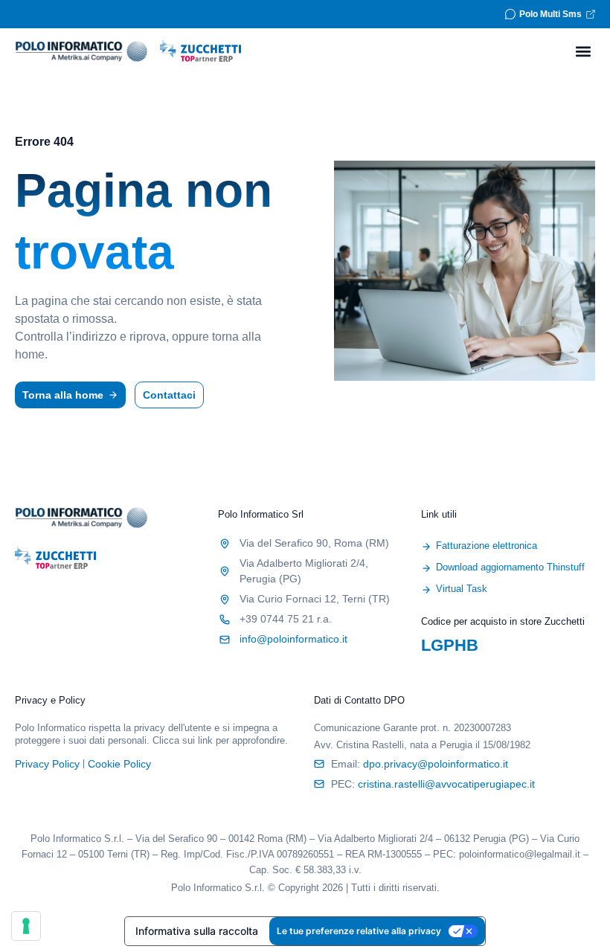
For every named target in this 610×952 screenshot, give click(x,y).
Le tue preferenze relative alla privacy (359, 930)
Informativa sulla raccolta (196, 930)
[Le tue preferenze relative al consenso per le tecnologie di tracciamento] (26, 926)
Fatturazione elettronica (486, 545)
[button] (583, 51)
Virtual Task (461, 588)
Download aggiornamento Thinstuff (510, 567)
